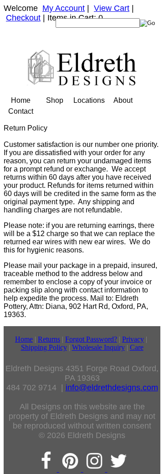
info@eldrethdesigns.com (112, 387)
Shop (54, 100)
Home (21, 100)
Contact (20, 111)
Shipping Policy (44, 347)
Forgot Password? (91, 339)
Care (137, 347)
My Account (63, 8)
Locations (89, 100)
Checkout (23, 17)
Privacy (133, 339)
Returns (49, 339)
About (123, 100)
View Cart (111, 8)
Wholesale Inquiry (98, 347)
